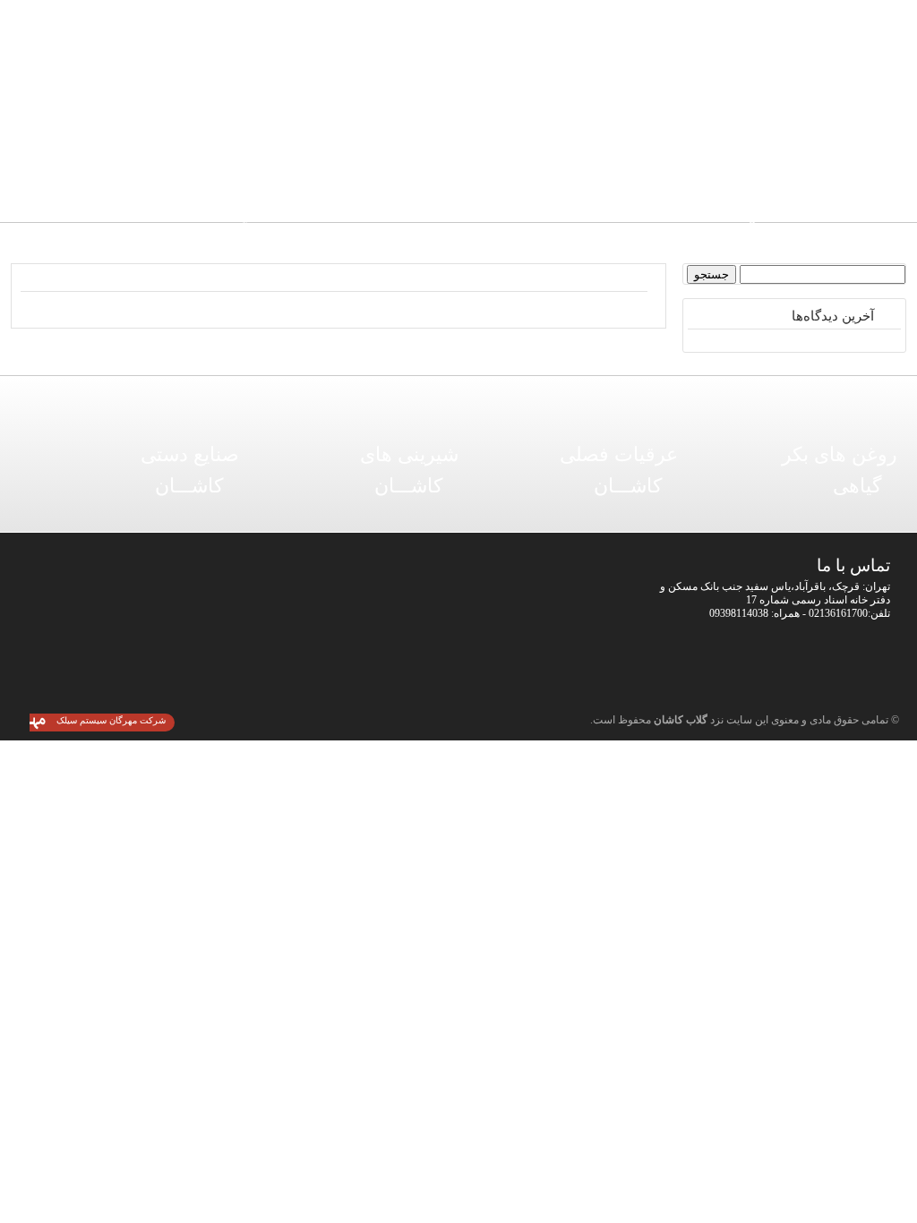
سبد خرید (419, 151)
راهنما (509, 151)
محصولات (598, 151)
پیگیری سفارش (330, 151)
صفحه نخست (688, 151)
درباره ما (240, 151)
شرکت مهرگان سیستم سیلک (111, 720)
